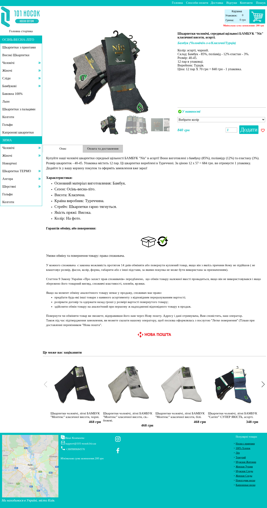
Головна (177, 2)
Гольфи (7, 124)
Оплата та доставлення (102, 148)
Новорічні (9, 163)
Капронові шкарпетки (18, 132)
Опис (63, 148)
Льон (6, 101)
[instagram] (118, 439)
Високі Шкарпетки (15, 55)
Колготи (8, 117)
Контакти (246, 2)
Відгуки (231, 2)
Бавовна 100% (12, 93)
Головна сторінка (21, 31)
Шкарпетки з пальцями (18, 109)
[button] (167, 71)
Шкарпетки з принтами (19, 47)
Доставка (217, 2)
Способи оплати (197, 2)
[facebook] (118, 450)
